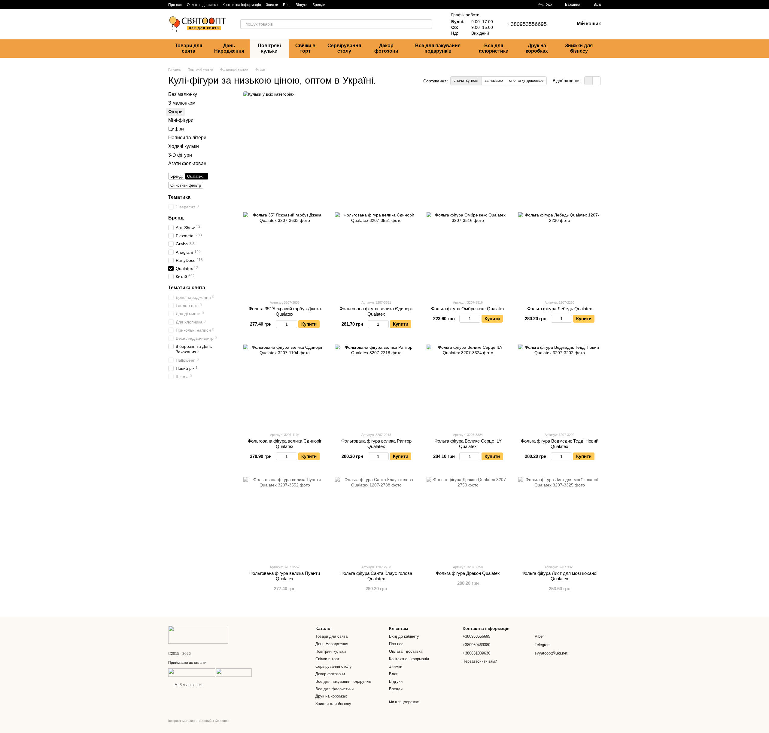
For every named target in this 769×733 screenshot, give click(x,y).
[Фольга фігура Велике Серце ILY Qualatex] (468, 386)
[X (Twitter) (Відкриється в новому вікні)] (369, 4)
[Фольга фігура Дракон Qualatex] (468, 518)
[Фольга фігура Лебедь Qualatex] (559, 253)
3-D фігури (180, 154)
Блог (287, 5)
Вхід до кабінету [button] (404, 636)
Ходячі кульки (183, 146)
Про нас (175, 5)
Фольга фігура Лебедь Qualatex (559, 308)
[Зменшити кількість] (278, 324)
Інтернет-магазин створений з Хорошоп (198, 720)
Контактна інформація (242, 5)
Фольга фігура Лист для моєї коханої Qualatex (559, 576)
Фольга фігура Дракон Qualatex (468, 573)
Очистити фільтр (185, 185)
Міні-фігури (180, 120)
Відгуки (302, 5)
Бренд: (176, 176)
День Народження (229, 48)
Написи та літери (187, 137)
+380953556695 (527, 24)
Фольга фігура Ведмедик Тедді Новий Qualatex (559, 443)
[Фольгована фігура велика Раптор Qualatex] (376, 386)
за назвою (494, 80)
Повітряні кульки (269, 48)
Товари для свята (188, 48)
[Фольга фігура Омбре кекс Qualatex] (468, 253)
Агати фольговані (188, 163)
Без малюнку (182, 94)
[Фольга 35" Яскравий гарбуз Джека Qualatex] (284, 253)
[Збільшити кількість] (294, 324)
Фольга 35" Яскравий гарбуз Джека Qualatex (285, 311)
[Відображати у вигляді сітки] (589, 81)
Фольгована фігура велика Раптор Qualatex (376, 443)
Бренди (318, 5)
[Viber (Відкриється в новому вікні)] (355, 4)
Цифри (176, 128)
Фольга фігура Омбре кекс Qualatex (468, 308)
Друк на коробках (537, 48)
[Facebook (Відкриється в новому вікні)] (348, 4)
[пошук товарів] (427, 24)
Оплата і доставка (202, 5)
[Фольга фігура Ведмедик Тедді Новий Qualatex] (559, 386)
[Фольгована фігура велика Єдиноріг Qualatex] (376, 253)
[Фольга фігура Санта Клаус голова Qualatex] (376, 518)
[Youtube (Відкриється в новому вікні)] (362, 4)
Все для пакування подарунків (437, 48)
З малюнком (182, 102)
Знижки (272, 5)
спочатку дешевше (526, 80)
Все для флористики (494, 48)
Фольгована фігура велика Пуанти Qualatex (284, 576)
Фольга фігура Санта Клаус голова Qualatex (376, 576)
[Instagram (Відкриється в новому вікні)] (333, 4)
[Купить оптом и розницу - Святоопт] (198, 634)
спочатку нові (466, 80)
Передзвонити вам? (480, 661)
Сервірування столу (344, 48)
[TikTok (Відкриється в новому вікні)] (341, 4)
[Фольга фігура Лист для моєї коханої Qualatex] (559, 518)
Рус (541, 4)
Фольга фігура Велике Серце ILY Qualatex (468, 443)
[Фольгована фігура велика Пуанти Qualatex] (284, 518)
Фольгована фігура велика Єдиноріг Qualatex (376, 311)
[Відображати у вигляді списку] (596, 81)
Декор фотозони (386, 48)
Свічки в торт (305, 48)
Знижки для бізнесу (579, 48)
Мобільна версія (188, 685)
